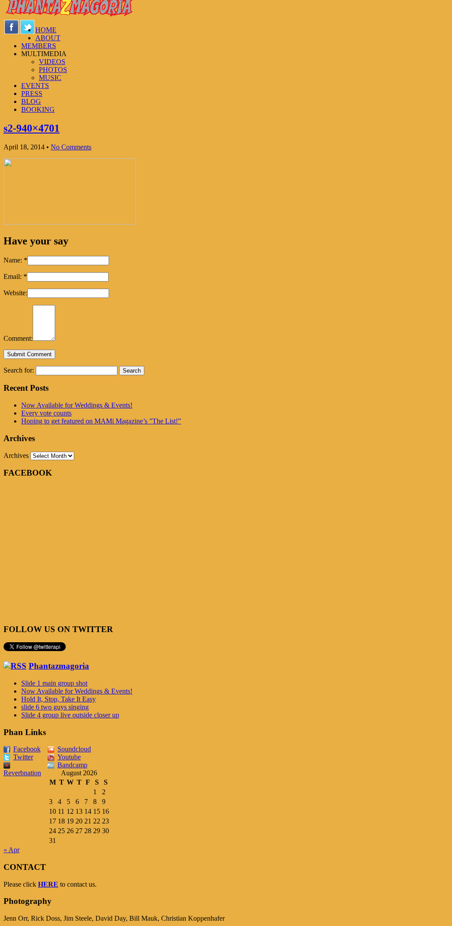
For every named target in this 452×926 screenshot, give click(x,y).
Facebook (27, 749)
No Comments (71, 147)
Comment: (18, 338)
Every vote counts (46, 413)
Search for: (19, 370)
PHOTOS (53, 69)
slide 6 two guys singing (55, 707)
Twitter (23, 757)
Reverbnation (22, 773)
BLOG (31, 101)
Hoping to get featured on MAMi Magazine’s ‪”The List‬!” (101, 421)
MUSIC (50, 77)
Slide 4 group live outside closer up (70, 715)
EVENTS (35, 85)
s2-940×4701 (32, 128)
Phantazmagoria (59, 666)
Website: (15, 293)
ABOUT (47, 38)
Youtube (69, 757)
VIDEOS (52, 61)
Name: (15, 260)
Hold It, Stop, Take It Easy (58, 699)
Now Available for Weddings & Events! (76, 405)
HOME (45, 30)
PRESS (31, 93)
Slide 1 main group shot (54, 683)
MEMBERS (38, 46)
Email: (15, 276)
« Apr (11, 850)
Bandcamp (72, 765)
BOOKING (38, 109)
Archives (16, 455)
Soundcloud (74, 749)
